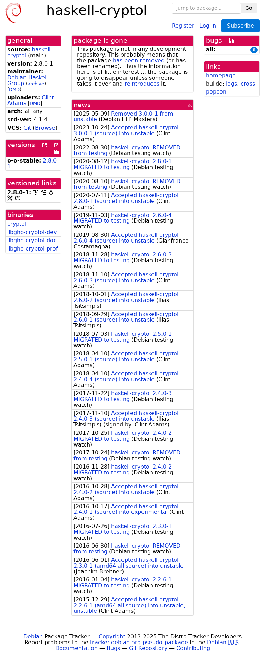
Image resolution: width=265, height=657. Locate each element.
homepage (221, 75)
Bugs (113, 648)
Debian (33, 636)
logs (231, 83)
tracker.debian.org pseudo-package (139, 642)
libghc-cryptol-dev (32, 232)
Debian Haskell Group (27, 80)
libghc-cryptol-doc (32, 240)
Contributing (193, 648)
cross (248, 83)
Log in (207, 25)
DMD (14, 89)
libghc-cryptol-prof (32, 248)
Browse (45, 128)
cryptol (16, 223)
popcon (216, 91)
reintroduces (142, 83)
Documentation (76, 648)
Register (183, 25)
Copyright (112, 636)
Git (27, 128)
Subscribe (240, 25)
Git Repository (148, 648)
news (82, 105)
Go (248, 8)
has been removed (139, 60)
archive (36, 83)
